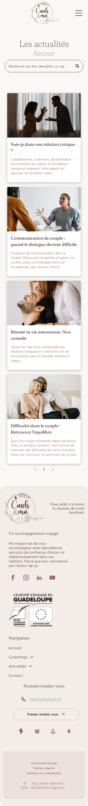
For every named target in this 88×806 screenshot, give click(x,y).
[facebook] (13, 578)
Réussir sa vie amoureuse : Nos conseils (41, 335)
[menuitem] (44, 647)
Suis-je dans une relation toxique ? (43, 147)
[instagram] (26, 578)
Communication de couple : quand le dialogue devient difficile (44, 241)
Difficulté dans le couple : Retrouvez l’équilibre (35, 429)
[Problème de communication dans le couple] (44, 209)
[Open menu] (78, 13)
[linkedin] (39, 578)
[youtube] (52, 578)
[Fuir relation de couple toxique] (44, 115)
